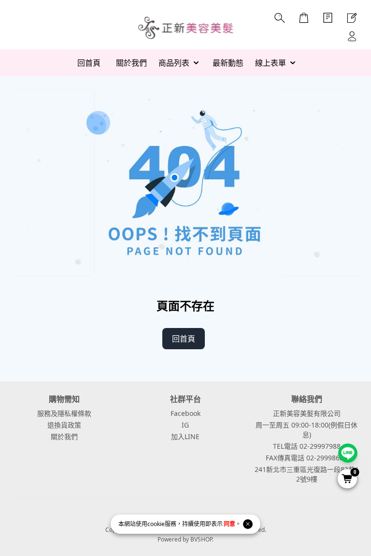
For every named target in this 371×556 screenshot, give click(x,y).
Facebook (185, 413)
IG (185, 424)
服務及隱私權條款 (64, 413)
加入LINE (185, 436)
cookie (156, 524)
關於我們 (64, 436)
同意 (229, 524)
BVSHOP (201, 539)
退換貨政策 (64, 424)
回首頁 (183, 338)
